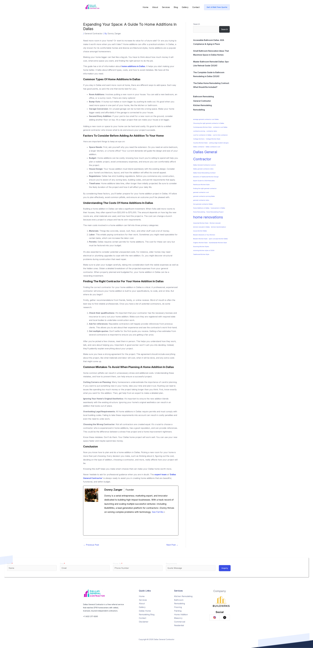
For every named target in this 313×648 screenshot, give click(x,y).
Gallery (185, 7)
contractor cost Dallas (220, 127)
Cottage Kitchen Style (213, 139)
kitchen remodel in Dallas (201, 227)
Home (145, 7)
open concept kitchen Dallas (218, 239)
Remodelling (199, 109)
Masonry (178, 618)
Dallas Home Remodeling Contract (204, 173)
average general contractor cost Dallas (206, 119)
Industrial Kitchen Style (200, 223)
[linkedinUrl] (165, 525)
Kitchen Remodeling (202, 105)
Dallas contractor (198, 147)
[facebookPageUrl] (116, 525)
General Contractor (93, 33)
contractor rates (211, 131)
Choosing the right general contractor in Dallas (208, 123)
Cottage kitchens (199, 139)
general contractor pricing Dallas (204, 196)
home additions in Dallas (133, 66)
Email (62, 564)
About (155, 7)
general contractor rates (201, 200)
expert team (160, 474)
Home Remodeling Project (215, 212)
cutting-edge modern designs (219, 143)
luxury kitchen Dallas (200, 231)
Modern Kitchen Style (200, 239)
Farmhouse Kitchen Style (201, 184)
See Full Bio (158, 512)
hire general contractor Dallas (203, 204)
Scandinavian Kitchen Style (218, 242)
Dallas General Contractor (205, 155)
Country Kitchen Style (200, 143)
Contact (196, 7)
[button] (217, 7)
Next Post (172, 545)
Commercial (179, 621)
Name (10, 564)
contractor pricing (199, 131)
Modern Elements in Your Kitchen (204, 235)
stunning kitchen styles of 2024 (203, 250)
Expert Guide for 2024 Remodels (204, 180)
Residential (179, 625)
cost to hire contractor (220, 135)
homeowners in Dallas (218, 208)
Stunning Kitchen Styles (201, 246)
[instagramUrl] (140, 525)
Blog (176, 7)
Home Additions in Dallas (201, 208)
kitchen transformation (218, 227)
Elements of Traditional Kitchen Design (206, 177)
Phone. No (117, 564)
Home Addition (181, 614)
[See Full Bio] (165, 512)
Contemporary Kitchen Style (202, 127)
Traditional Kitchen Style (201, 254)
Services (166, 7)
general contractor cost (201, 192)
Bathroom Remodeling (203, 96)
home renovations (208, 217)
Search (196, 24)
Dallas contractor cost (213, 147)
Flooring (178, 607)
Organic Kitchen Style (200, 242)
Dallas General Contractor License (204, 165)
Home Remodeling (199, 212)
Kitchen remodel (215, 223)
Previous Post (91, 545)
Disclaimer (143, 621)
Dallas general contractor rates (203, 169)
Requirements (171, 564)
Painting (177, 611)
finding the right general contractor (205, 188)
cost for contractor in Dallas (202, 135)
